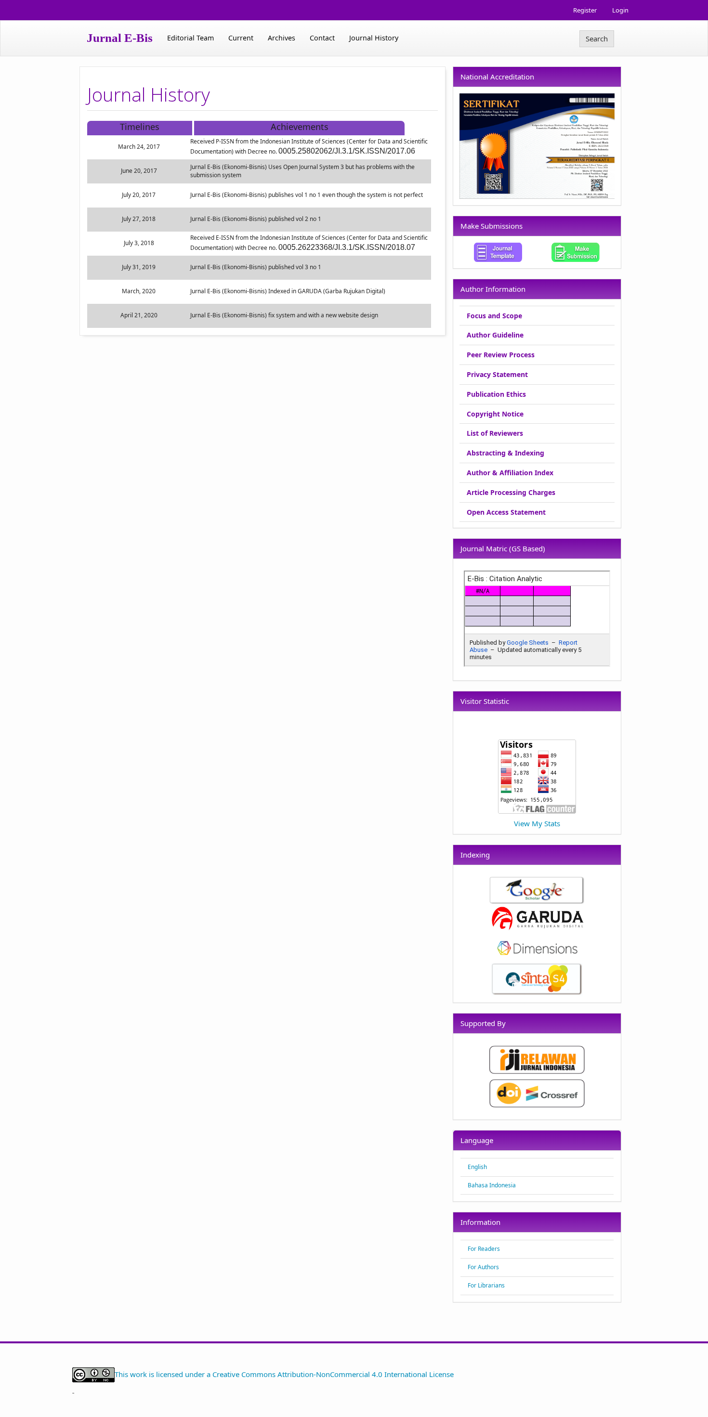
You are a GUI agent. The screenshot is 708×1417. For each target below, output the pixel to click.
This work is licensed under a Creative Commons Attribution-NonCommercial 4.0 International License (284, 1373)
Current (240, 37)
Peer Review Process (501, 354)
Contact (322, 37)
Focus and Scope (494, 315)
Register (585, 10)
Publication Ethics (496, 394)
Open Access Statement (506, 512)
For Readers (484, 1249)
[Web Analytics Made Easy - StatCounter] (73, 1392)
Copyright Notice (495, 413)
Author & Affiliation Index (510, 472)
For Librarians (486, 1285)
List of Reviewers (495, 433)
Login (620, 10)
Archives (281, 37)
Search (597, 38)
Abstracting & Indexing (505, 452)
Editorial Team (190, 37)
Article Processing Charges (511, 492)
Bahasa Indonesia (492, 1185)
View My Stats (537, 823)
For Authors (483, 1267)
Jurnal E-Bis (120, 37)
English (477, 1167)
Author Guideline (495, 334)
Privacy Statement (497, 374)
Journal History (373, 37)
